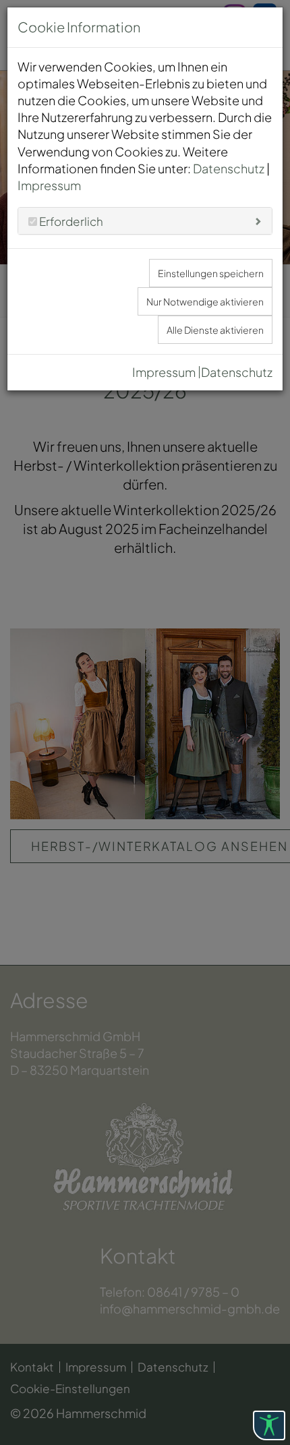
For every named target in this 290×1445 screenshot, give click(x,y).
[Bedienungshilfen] (269, 1425)
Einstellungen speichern (211, 273)
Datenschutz (228, 168)
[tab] (145, 221)
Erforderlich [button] (70, 221)
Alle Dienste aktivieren (215, 330)
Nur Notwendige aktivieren (205, 301)
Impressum (49, 185)
